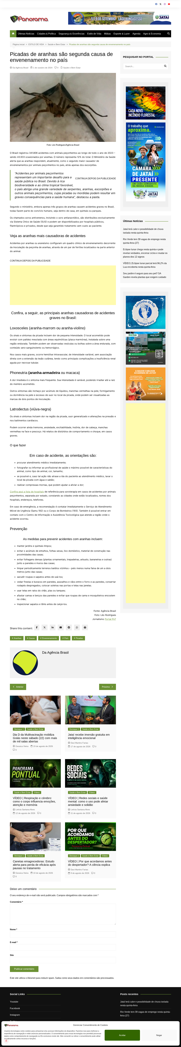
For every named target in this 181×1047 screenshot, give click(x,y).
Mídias (107, 33)
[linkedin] (52, 627)
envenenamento (49, 638)
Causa (32, 638)
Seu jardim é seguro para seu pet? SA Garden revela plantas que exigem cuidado (144, 275)
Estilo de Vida (94, 33)
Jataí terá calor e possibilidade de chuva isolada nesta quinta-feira (143, 231)
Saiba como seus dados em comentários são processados (84, 978)
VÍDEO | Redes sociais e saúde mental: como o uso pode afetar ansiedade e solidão (88, 801)
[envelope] (61, 627)
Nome (13, 929)
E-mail (14, 942)
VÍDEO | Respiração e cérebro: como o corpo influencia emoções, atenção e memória (34, 801)
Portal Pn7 (110, 619)
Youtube (14, 1002)
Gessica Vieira (22, 746)
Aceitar (122, 1035)
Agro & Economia (152, 33)
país (66, 638)
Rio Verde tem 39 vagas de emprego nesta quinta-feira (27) (144, 241)
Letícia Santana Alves (25, 809)
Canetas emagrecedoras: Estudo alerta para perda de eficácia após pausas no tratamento (34, 865)
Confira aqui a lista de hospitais (27, 491)
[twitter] (45, 627)
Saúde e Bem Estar (72, 68)
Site (12, 955)
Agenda (136, 33)
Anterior (19, 687)
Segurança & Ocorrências (71, 33)
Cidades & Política (46, 33)
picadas (79, 638)
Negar (159, 1035)
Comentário (16, 902)
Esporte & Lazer (122, 33)
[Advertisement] (63, 285)
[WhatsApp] (77, 627)
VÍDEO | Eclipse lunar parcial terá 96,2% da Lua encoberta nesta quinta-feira (145, 265)
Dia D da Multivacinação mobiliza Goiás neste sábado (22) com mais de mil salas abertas (35, 738)
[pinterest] (69, 627)
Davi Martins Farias (79, 743)
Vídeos (37, 792)
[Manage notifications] (6, 1041)
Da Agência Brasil (20, 68)
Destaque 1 (19, 729)
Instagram (15, 1015)
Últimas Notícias (26, 33)
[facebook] (36, 627)
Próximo (106, 687)
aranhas (17, 638)
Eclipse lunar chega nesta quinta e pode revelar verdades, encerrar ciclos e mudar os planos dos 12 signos (145, 253)
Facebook (15, 1008)
